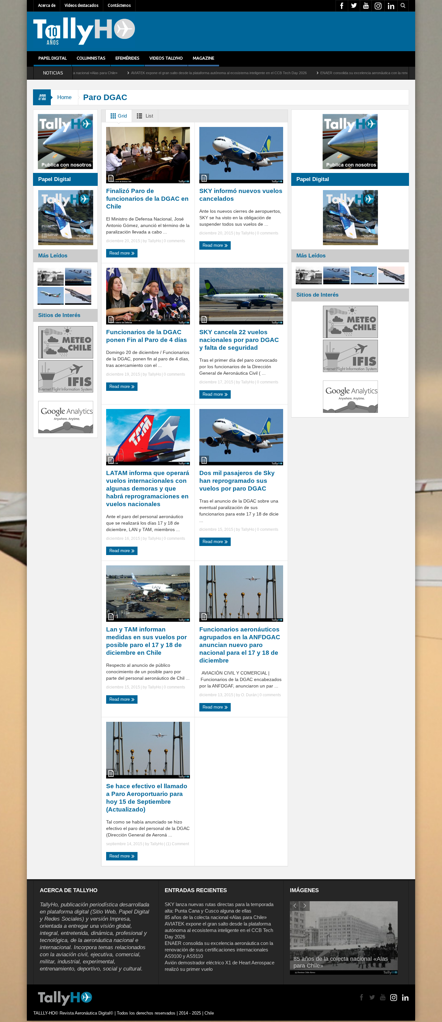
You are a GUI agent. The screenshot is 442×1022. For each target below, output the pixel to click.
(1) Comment (177, 844)
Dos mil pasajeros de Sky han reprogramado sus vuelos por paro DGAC (237, 481)
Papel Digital (53, 58)
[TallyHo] (84, 31)
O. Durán (249, 695)
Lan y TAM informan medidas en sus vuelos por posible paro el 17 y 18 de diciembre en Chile (146, 641)
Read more (120, 253)
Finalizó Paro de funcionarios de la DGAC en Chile (147, 198)
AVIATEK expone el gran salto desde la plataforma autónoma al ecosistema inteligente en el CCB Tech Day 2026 (176, 73)
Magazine (203, 58)
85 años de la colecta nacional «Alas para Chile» (216, 917)
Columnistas (91, 58)
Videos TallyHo (166, 58)
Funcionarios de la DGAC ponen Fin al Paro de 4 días (146, 336)
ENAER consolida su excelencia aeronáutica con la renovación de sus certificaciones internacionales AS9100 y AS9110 (219, 949)
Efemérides (127, 58)
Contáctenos (119, 5)
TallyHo (154, 241)
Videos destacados (81, 5)
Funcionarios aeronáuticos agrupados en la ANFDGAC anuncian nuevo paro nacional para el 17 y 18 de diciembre (239, 645)
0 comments (174, 241)
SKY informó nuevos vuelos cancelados (240, 194)
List (148, 116)
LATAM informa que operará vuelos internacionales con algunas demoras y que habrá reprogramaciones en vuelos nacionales (147, 488)
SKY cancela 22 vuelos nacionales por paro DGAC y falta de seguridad (239, 340)
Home (64, 97)
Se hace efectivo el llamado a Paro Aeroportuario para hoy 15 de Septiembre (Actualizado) (146, 798)
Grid (121, 116)
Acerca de (46, 5)
